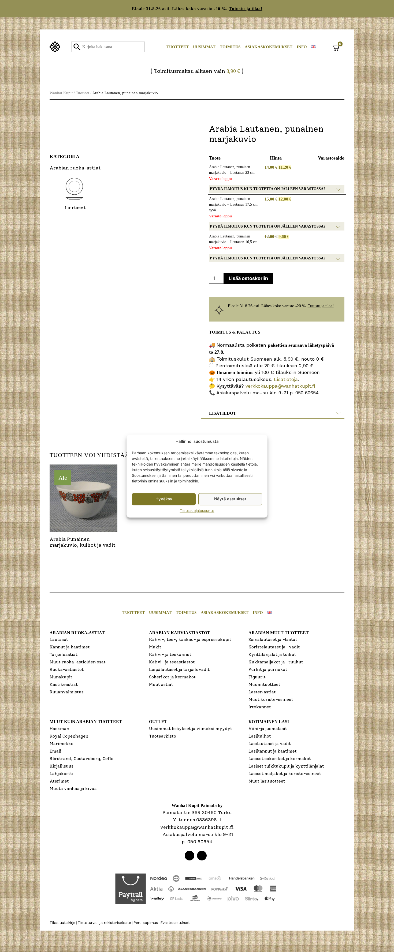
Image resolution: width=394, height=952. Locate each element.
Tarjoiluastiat (63, 654)
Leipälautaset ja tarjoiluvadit (179, 669)
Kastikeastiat (64, 684)
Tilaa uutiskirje (62, 922)
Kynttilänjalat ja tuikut (272, 654)
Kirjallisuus (61, 766)
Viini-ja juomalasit (267, 728)
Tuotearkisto (162, 736)
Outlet (158, 721)
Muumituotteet (264, 684)
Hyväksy (163, 498)
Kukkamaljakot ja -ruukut (275, 661)
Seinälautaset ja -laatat (272, 639)
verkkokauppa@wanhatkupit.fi (280, 386)
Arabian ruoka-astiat (77, 632)
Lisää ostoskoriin (248, 278)
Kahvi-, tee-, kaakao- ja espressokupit (190, 639)
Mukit (155, 646)
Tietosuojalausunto (197, 510)
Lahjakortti (61, 773)
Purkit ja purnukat (267, 669)
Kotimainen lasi (268, 721)
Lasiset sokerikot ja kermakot (279, 758)
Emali (55, 751)
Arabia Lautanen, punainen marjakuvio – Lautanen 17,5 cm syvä (233, 204)
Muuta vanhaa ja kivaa (73, 788)
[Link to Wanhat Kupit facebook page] (189, 855)
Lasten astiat (262, 691)
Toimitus (230, 47)
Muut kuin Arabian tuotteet (86, 721)
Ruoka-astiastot (67, 669)
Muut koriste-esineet (270, 699)
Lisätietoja (285, 379)
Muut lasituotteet (266, 781)
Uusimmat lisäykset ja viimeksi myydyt (190, 728)
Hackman (59, 728)
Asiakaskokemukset (268, 47)
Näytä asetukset (230, 498)
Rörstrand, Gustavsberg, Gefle (81, 758)
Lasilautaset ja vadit (269, 743)
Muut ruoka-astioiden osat (78, 661)
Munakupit (61, 676)
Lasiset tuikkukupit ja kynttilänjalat (286, 766)
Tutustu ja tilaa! (245, 8)
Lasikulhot (259, 736)
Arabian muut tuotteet (278, 632)
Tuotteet (177, 47)
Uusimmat (204, 47)
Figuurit (257, 676)
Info (302, 47)
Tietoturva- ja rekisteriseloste (104, 922)
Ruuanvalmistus (67, 691)
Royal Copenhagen (69, 736)
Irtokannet (259, 706)
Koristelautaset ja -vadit (274, 646)
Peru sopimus (145, 922)
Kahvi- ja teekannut (170, 654)
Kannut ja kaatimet (70, 646)
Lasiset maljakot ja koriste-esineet (284, 773)
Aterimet (59, 781)
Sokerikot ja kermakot (172, 676)
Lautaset (59, 639)
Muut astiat (161, 684)
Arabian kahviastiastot (179, 632)
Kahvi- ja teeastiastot (172, 661)
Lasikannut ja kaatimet (272, 751)
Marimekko (61, 743)
